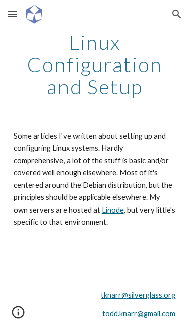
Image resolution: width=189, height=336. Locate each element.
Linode (113, 210)
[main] (95, 64)
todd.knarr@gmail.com (138, 313)
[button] (12, 14)
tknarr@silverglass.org (138, 295)
